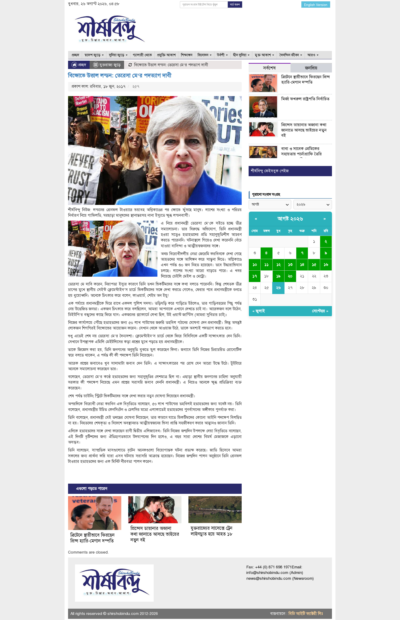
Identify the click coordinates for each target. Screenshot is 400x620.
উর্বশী (221, 55)
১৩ (290, 264)
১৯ (278, 276)
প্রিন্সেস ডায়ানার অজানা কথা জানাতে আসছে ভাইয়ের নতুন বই (155, 534)
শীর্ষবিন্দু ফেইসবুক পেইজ (270, 171)
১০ (255, 264)
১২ (278, 264)
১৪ (302, 264)
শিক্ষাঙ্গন (186, 55)
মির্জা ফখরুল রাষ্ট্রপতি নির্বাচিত (305, 98)
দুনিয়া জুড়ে (117, 55)
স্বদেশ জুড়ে (92, 55)
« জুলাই (258, 311)
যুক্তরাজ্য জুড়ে (110, 65)
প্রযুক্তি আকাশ (166, 55)
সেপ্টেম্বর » (320, 311)
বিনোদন (203, 55)
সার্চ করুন (235, 4)
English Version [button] (315, 5)
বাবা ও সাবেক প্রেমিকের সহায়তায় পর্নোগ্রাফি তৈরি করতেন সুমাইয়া (301, 154)
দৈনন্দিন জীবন (289, 55)
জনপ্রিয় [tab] (311, 68)
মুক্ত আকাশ (263, 55)
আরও (311, 55)
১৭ (254, 276)
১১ (266, 264)
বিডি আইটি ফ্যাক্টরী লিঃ (305, 613)
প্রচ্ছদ (75, 55)
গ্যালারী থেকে (142, 55)
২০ (290, 276)
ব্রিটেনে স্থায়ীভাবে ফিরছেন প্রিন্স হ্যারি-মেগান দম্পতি (92, 538)
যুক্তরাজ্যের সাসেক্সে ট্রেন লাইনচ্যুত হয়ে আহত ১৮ (212, 531)
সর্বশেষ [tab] (269, 68)
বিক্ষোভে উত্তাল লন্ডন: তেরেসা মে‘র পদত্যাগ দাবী (119, 75)
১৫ (314, 264)
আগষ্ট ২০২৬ (290, 219)
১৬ (326, 264)
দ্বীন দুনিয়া (240, 55)
